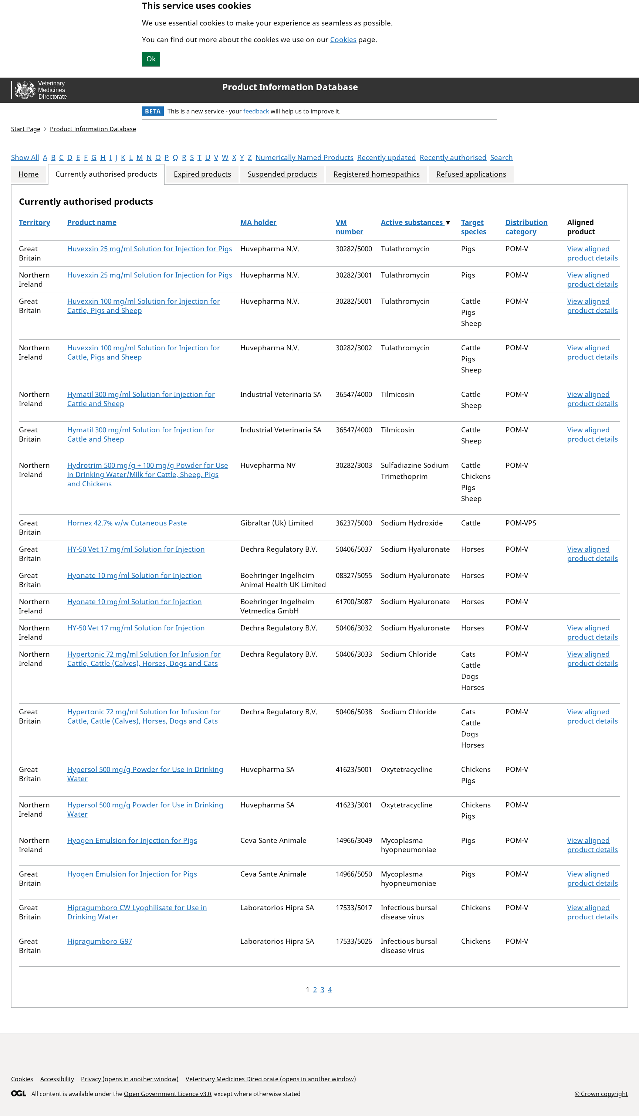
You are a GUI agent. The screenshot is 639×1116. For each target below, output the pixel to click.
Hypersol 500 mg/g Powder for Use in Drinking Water (145, 774)
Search (501, 157)
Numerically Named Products (305, 157)
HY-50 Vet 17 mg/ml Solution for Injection (136, 549)
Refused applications (471, 174)
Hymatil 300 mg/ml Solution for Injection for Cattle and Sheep (141, 398)
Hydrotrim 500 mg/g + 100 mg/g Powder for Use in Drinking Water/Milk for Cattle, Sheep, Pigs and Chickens (147, 474)
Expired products (202, 174)
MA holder (258, 222)
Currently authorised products (106, 174)
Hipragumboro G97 (99, 941)
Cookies (343, 39)
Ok (151, 59)
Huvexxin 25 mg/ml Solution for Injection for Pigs (149, 249)
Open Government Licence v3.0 (167, 1094)
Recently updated (386, 157)
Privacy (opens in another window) (130, 1079)
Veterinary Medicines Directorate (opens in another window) (271, 1079)
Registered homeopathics (377, 174)
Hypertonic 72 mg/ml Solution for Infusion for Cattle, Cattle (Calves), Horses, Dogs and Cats (144, 658)
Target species (473, 227)
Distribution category (527, 227)
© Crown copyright (601, 1094)
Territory (34, 222)
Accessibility (57, 1079)
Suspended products (282, 174)
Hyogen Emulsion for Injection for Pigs (132, 840)
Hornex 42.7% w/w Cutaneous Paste (127, 523)
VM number (350, 227)
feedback (256, 111)
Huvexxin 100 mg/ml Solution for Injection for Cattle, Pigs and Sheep (143, 305)
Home (28, 174)
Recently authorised (453, 157)
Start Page (25, 129)
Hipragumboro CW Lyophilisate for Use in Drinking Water (137, 912)
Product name (91, 222)
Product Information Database (290, 86)
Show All (25, 157)
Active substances (412, 222)
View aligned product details (592, 253)
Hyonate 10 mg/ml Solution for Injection (134, 575)
